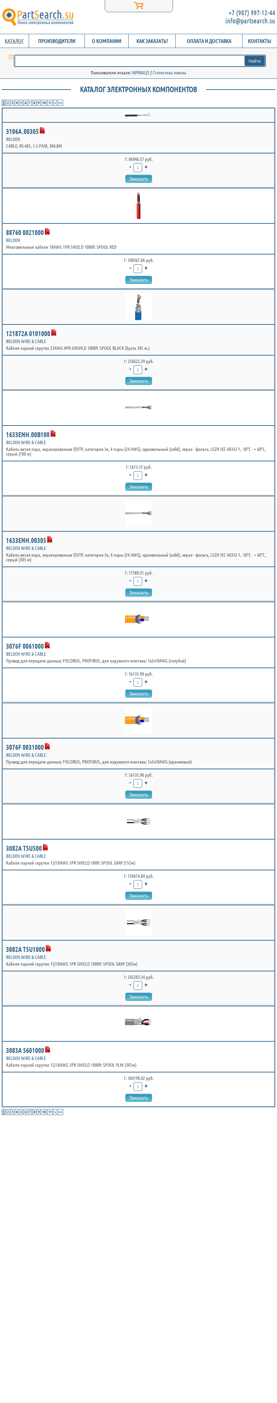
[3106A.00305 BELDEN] (138, 115)
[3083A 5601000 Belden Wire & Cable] (138, 1024)
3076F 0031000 (25, 747)
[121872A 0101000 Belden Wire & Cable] (138, 307)
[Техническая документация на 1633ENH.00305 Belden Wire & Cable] (49, 539)
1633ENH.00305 (26, 540)
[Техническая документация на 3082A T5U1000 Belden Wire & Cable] (48, 948)
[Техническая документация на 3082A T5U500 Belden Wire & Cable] (45, 847)
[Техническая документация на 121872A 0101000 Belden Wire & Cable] (53, 332)
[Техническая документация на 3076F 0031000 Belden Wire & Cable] (47, 746)
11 (50, 102)
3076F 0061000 (25, 646)
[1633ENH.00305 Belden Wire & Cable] (138, 514)
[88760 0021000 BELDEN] (138, 206)
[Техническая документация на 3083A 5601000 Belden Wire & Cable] (47, 1049)
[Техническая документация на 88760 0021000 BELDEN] (47, 231)
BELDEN (13, 139)
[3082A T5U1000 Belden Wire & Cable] (138, 923)
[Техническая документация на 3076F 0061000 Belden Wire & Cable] (47, 645)
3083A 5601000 (25, 1050)
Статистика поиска (169, 72)
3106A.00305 (22, 131)
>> (60, 102)
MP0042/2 (140, 72)
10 (44, 102)
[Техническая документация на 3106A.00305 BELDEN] (42, 130)
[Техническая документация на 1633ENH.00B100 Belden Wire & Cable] (53, 433)
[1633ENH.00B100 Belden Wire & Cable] (138, 408)
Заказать (138, 179)
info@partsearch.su (250, 21)
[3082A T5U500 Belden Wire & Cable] (138, 822)
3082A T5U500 (24, 848)
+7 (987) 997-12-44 (252, 13)
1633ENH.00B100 (28, 434)
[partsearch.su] (37, 17)
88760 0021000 (25, 232)
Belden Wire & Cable (26, 341)
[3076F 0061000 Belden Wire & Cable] (138, 619)
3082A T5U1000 (25, 949)
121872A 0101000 (28, 333)
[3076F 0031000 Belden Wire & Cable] (138, 720)
